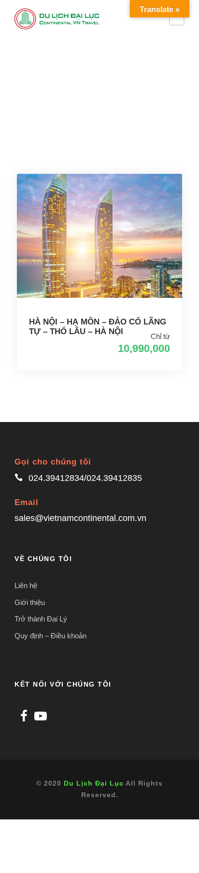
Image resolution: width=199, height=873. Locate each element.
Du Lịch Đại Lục (94, 783)
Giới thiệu (29, 602)
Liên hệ (25, 585)
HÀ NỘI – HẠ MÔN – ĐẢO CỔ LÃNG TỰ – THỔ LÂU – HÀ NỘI (97, 326)
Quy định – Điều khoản (50, 636)
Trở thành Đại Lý (40, 619)
